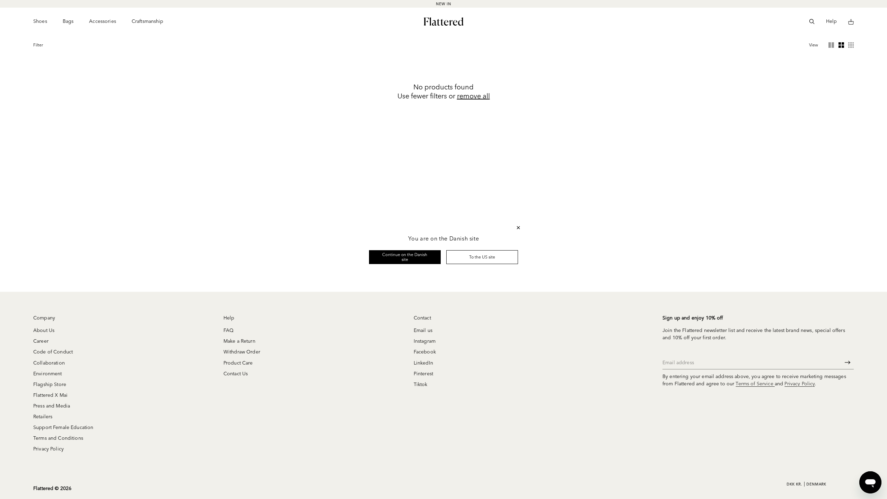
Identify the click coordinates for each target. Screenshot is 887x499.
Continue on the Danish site (404, 257)
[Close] (518, 228)
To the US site (482, 257)
